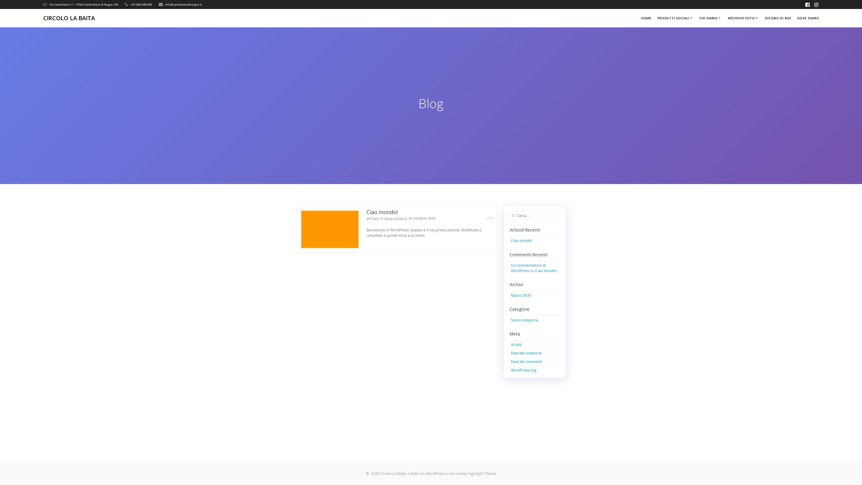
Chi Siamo (708, 18)
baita (375, 218)
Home (646, 18)
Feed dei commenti (526, 361)
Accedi (516, 344)
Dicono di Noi (778, 18)
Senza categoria (395, 218)
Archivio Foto (741, 18)
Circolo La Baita (69, 18)
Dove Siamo (808, 18)
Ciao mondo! (382, 212)
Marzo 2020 (521, 295)
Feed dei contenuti (526, 353)
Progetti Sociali (673, 18)
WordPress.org (523, 370)
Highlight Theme (482, 473)
